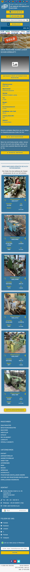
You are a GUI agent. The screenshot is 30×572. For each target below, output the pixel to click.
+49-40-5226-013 (16, 16)
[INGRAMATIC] (3, 33)
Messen (3, 468)
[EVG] (8, 33)
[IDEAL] (21, 33)
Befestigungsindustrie (8, 427)
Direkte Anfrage (16, 152)
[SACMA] (7, 31)
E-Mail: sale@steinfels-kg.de (11, 506)
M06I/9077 (15, 201)
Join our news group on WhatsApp (14, 542)
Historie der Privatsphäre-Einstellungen (14, 477)
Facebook (6, 525)
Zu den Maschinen (16, 137)
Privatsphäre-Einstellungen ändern (13, 475)
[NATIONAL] (24, 33)
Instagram (6, 538)
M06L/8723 (15, 318)
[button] (25, 28)
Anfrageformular (7, 456)
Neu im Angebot (6, 437)
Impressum (4, 470)
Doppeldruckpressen (11, 44)
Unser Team (4, 460)
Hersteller (4, 432)
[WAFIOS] (2, 31)
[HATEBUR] (15, 31)
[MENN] (23, 31)
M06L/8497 (15, 356)
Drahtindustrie (6, 425)
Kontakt (3, 453)
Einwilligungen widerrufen (10, 480)
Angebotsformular (7, 458)
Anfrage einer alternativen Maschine (15, 76)
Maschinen (4, 430)
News (2, 465)
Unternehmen (5, 463)
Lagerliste (4, 439)
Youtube (5, 523)
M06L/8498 (15, 279)
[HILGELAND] (15, 33)
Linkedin (5, 528)
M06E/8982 (15, 239)
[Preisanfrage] (25, 200)
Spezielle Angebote (7, 442)
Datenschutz (5, 472)
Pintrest (5, 534)
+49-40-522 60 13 (16, 12)
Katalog (3, 435)
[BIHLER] (28, 31)
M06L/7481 (15, 394)
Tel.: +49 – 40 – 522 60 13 (11, 500)
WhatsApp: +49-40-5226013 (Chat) (13, 503)
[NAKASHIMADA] (28, 33)
